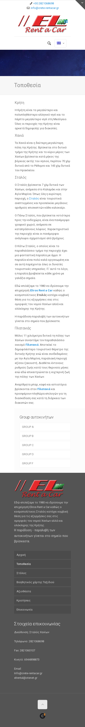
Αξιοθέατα (24, 591)
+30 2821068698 (43, 3)
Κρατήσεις (24, 600)
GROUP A (28, 426)
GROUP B (28, 436)
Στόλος (21, 573)
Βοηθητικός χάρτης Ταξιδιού (35, 582)
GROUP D (28, 454)
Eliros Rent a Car (41, 290)
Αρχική (21, 554)
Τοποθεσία (24, 564)
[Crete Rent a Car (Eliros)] (42, 24)
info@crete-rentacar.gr (45, 8)
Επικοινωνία (24, 609)
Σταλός (34, 198)
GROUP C (28, 445)
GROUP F (27, 463)
